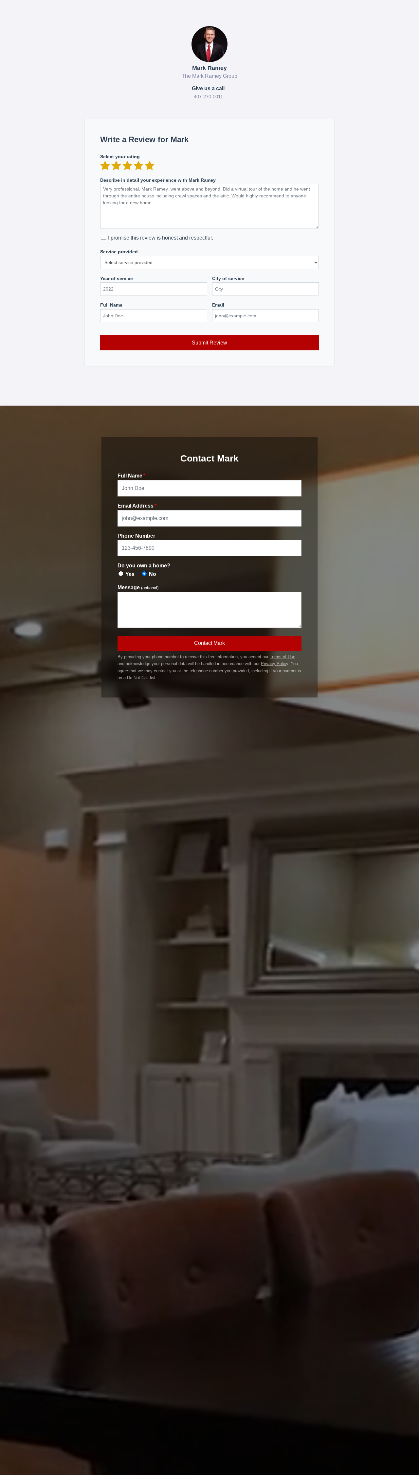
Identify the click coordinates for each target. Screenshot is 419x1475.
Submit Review (209, 342)
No (152, 574)
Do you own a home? (144, 565)
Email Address (136, 506)
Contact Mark (209, 643)
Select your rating (120, 156)
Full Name (111, 305)
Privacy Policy (274, 663)
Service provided (119, 251)
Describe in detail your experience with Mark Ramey (158, 180)
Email (218, 305)
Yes (130, 574)
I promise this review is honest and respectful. (160, 238)
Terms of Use (282, 656)
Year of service (116, 278)
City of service (228, 278)
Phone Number (136, 536)
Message (138, 587)
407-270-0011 (208, 96)
